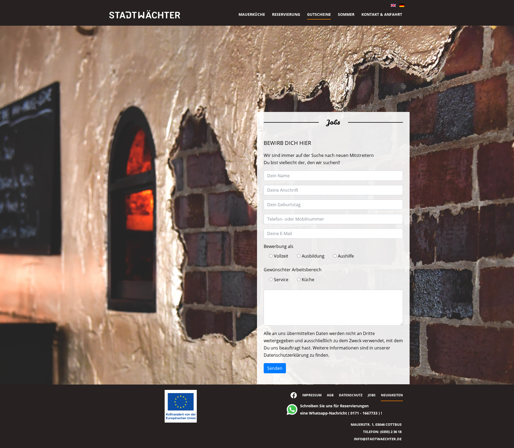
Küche (308, 280)
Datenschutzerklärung (286, 355)
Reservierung (286, 14)
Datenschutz (350, 395)
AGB (330, 395)
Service (281, 280)
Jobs (372, 395)
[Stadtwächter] (144, 14)
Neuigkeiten (392, 395)
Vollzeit (281, 256)
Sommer (346, 14)
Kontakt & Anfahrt (381, 14)
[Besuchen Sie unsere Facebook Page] (293, 396)
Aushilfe (346, 256)
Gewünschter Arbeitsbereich (293, 270)
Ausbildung (313, 256)
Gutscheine (319, 14)
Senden (274, 368)
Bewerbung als (278, 246)
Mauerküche (252, 14)
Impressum (312, 395)
